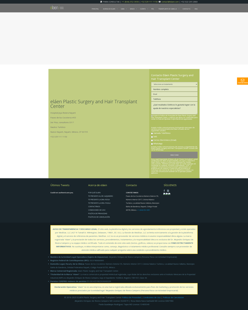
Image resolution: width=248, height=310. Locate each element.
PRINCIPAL (95, 9)
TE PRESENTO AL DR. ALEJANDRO (100, 196)
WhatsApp (157, 143)
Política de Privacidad (131, 297)
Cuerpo (143, 9)
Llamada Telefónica (161, 133)
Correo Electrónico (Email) (164, 140)
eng (196, 9)
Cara (122, 9)
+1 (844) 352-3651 (143, 210)
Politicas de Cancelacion (173, 297)
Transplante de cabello (167, 9)
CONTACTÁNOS (94, 206)
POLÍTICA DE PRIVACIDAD (97, 213)
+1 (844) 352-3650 (130, 1)
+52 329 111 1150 (149, 1)
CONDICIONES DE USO (96, 210)
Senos (132, 9)
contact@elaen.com (170, 1)
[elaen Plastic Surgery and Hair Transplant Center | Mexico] (57, 7)
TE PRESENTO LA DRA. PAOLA (99, 203)
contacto (186, 9)
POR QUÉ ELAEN (94, 192)
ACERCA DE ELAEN (109, 9)
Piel (152, 9)
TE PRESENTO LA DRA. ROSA (99, 199)
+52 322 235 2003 (189, 1)
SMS (155, 136)
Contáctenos (243, 83)
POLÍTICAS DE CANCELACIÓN (99, 217)
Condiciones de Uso (152, 297)
